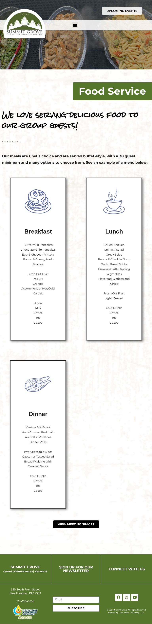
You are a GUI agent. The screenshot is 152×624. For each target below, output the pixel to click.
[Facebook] (118, 597)
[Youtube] (134, 597)
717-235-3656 (25, 601)
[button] (75, 25)
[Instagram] (126, 597)
